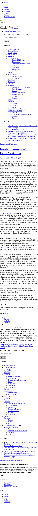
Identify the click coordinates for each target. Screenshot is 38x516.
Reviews (11, 102)
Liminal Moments (13, 51)
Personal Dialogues (18, 60)
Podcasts (7, 11)
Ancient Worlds (17, 76)
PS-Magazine (12, 53)
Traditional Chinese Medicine (21, 114)
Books (14, 107)
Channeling (16, 69)
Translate (15, 28)
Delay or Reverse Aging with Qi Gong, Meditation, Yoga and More (20, 132)
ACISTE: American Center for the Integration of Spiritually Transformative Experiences (22, 136)
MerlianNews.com (5, 460)
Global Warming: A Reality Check (11, 247)
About (6, 8)
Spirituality (15, 71)
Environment (12, 74)
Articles (6, 9)
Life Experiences (17, 94)
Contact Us (7, 483)
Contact (6, 15)
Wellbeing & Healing (15, 111)
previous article (8, 213)
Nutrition (11, 83)
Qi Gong (11, 100)
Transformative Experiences (21, 63)
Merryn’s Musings (14, 49)
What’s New (16, 78)
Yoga (14, 118)
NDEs (14, 65)
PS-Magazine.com (16, 460)
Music (14, 105)
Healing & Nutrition (18, 92)
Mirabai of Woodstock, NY (17, 129)
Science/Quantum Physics (16, 109)
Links (6, 13)
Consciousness (13, 58)
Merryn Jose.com (9, 17)
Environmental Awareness (8, 144)
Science (14, 96)
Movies (14, 103)
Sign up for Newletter (11, 486)
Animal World (12, 54)
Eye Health (11, 80)
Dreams (10, 73)
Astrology (11, 56)
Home (6, 6)
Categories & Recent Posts (12, 31)
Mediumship (16, 62)
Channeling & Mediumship (21, 87)
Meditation (15, 67)
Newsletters (8, 485)
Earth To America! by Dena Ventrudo (15, 151)
